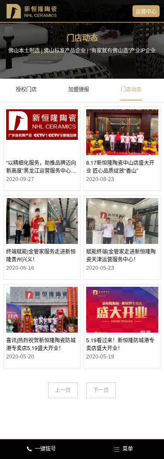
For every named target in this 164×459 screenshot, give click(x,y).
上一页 (63, 390)
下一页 (101, 390)
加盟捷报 (78, 90)
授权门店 (26, 90)
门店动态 (131, 90)
